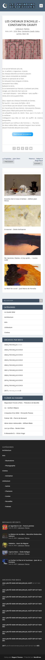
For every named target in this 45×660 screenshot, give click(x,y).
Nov (40, 590)
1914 (15, 31)
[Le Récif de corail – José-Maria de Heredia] (22, 275)
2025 (6, 350)
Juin (23, 583)
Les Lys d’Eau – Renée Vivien (14, 428)
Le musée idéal (9, 312)
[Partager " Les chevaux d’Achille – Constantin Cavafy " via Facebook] (14, 148)
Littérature (19, 29)
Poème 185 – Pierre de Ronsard (15, 418)
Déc (3, 592)
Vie (28, 34)
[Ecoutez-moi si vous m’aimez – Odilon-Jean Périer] (22, 185)
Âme (19, 31)
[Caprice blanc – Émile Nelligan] (5, 553)
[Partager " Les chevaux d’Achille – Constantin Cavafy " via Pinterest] (27, 148)
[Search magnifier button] (41, 300)
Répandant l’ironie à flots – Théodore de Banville (21, 403)
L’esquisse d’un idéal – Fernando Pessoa (18, 413)
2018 (6, 385)
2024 (6, 355)
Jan (7, 583)
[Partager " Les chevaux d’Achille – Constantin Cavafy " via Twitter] (18, 148)
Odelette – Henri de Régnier (18, 543)
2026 (6, 345)
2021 (6, 370)
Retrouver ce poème (22, 134)
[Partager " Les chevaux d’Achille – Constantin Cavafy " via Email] (31, 148)
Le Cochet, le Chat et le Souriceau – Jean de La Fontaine (25, 561)
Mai (20, 583)
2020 (6, 375)
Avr (16, 583)
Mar (13, 583)
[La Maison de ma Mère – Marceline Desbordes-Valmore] (5, 535)
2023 (6, 360)
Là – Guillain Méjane (11, 408)
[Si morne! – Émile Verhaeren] (22, 215)
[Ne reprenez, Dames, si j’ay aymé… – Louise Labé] (22, 244)
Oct (36, 590)
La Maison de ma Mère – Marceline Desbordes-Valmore (25, 535)
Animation (9, 476)
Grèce (37, 31)
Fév (10, 583)
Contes (7, 496)
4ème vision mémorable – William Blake (18, 423)
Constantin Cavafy (28, 31)
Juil (26, 583)
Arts (5, 322)
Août (30, 583)
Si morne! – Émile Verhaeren (15, 229)
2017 (6, 391)
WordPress (37, 657)
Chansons (8, 491)
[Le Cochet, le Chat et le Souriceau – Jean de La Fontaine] (5, 561)
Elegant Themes (17, 657)
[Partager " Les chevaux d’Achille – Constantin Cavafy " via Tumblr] (22, 148)
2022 (6, 365)
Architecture (8, 317)
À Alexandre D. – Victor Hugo (14, 433)
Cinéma (7, 332)
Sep (33, 590)
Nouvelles (8, 501)
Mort (24, 34)
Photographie (10, 466)
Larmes (19, 34)
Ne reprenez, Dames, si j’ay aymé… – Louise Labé (21, 259)
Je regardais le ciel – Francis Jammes (21, 526)
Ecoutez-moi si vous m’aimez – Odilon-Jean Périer (20, 200)
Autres (7, 486)
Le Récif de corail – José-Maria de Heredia (20, 289)
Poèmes (26, 29)
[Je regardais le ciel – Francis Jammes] (5, 527)
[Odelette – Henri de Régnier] (5, 544)
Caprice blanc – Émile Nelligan (19, 552)
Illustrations (9, 461)
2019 (6, 380)
